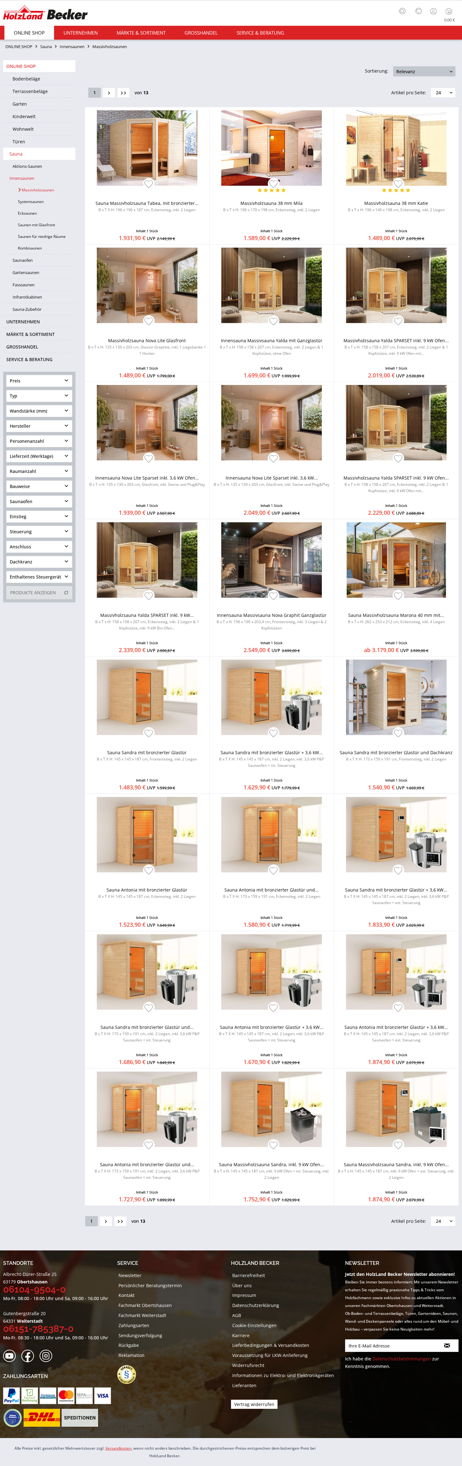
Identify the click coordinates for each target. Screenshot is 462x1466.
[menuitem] (404, 10)
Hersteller (20, 426)
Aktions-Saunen (27, 166)
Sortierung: (376, 71)
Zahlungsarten (133, 1325)
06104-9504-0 (34, 1289)
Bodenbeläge (26, 79)
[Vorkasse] (48, 1395)
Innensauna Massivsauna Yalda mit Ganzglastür (271, 347)
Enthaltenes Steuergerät (35, 577)
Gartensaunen (26, 272)
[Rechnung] (29, 1395)
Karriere (241, 1335)
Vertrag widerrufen (254, 1404)
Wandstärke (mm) (28, 411)
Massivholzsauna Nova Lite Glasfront (147, 347)
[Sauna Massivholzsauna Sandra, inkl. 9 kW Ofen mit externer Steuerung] (396, 1109)
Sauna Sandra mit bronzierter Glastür (147, 755)
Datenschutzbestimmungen (401, 1359)
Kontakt (126, 1295)
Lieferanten (244, 1385)
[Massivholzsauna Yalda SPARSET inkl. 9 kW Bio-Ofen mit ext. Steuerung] (147, 560)
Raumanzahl (23, 471)
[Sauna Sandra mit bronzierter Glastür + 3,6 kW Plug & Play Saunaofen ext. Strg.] (396, 834)
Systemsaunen (31, 201)
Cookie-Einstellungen (254, 1325)
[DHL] (41, 1418)
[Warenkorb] (450, 11)
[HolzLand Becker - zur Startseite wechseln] (45, 13)
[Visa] (102, 1395)
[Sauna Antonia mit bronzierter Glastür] (147, 834)
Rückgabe (128, 1345)
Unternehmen (23, 322)
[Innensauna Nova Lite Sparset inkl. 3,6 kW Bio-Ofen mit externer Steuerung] (272, 422)
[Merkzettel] (418, 11)
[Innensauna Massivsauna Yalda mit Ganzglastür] (272, 285)
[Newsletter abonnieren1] (447, 1345)
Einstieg (18, 516)
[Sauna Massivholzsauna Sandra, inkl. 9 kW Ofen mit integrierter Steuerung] (272, 1109)
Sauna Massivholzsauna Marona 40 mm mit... (396, 618)
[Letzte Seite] (123, 93)
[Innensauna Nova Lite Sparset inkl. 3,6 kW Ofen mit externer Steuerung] (147, 422)
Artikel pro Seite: (408, 93)
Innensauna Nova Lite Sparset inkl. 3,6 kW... (271, 481)
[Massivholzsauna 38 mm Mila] (272, 148)
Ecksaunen (27, 213)
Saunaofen (23, 260)
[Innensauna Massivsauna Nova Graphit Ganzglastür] (272, 560)
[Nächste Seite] (109, 93)
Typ (13, 396)
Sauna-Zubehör (27, 309)
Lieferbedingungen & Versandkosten (270, 1345)
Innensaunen (21, 178)
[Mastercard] (66, 1395)
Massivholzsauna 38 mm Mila (271, 206)
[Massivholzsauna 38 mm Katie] (396, 148)
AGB (236, 1315)
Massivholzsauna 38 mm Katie (396, 206)
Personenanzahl (27, 441)
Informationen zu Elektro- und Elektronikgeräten (283, 1375)
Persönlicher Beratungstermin (150, 1285)
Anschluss (20, 547)
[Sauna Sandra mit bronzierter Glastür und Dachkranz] (396, 697)
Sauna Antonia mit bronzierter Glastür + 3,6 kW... (271, 1033)
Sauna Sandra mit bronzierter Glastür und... (147, 1033)
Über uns (242, 1285)
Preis (15, 381)
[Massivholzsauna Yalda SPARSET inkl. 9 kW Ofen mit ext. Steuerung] (396, 422)
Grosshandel (22, 347)
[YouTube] (11, 1356)
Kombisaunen (30, 248)
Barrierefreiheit (248, 1275)
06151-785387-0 (38, 1328)
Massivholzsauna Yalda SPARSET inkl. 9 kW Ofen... (396, 347)
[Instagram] (48, 1356)
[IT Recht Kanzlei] (129, 1374)
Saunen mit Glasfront (36, 225)
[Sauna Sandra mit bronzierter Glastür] (147, 697)
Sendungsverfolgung (140, 1335)
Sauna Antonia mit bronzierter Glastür (146, 893)
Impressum (244, 1295)
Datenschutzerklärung (255, 1305)
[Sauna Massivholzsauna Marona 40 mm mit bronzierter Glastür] (396, 560)
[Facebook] (29, 1356)
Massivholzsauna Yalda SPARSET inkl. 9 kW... (147, 621)
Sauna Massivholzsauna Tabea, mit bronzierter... (147, 206)
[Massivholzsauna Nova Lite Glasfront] (147, 285)
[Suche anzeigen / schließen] (402, 11)
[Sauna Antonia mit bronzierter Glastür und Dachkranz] (272, 834)
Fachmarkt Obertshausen (145, 1305)
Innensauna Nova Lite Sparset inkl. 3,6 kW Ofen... (147, 481)
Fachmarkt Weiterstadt (142, 1315)
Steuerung (21, 532)
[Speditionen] (80, 1418)
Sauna (16, 154)
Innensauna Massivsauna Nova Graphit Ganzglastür (272, 621)
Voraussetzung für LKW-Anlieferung (270, 1355)
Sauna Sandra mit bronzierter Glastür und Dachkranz (396, 755)
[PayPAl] (11, 1395)
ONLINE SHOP (21, 66)
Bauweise (20, 486)
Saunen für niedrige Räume (42, 236)
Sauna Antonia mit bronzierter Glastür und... (271, 893)
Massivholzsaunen (37, 190)
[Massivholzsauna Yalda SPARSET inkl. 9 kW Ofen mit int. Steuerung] (396, 285)
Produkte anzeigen (33, 593)
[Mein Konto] (434, 11)
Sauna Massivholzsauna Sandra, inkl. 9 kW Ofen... (271, 1170)
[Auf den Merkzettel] (149, 184)
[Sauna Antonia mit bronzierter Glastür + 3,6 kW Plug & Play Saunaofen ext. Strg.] (396, 972)
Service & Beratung (29, 359)
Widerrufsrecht (248, 1365)
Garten (20, 104)
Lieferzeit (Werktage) (31, 456)
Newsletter (129, 1275)
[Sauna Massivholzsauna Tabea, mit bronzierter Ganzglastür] (147, 148)
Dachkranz (21, 562)
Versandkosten (118, 1448)
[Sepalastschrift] (84, 1395)
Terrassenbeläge (30, 91)
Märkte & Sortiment (30, 334)
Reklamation (131, 1355)
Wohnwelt (23, 129)
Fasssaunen (24, 285)
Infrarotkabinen (27, 297)
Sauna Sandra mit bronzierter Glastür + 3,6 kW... (271, 758)
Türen (19, 142)
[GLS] (12, 1418)
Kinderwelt (24, 116)
